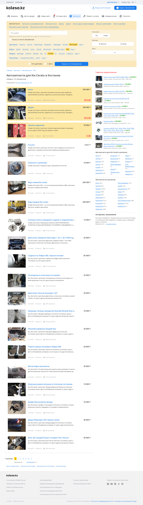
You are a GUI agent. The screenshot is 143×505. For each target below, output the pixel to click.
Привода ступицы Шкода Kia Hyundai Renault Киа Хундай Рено (56, 311)
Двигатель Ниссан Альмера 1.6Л (42, 293)
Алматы (98, 161)
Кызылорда (114, 159)
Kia (35, 70)
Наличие (95, 40)
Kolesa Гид (126, 2)
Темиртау (128, 159)
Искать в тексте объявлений (23, 40)
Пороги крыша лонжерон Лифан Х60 (44, 346)
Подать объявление (127, 8)
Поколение (13, 58)
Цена (94, 49)
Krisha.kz (18, 2)
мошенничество (111, 224)
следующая (31, 462)
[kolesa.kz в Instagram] (108, 484)
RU (133, 2)
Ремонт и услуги (93, 16)
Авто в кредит (29, 16)
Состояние (95, 32)
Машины (14, 16)
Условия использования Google (126, 501)
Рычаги (31, 145)
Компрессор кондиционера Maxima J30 (116, 98)
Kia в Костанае (61, 466)
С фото (50, 64)
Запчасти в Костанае (28, 466)
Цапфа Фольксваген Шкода (40, 402)
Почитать (126, 16)
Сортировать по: (11, 83)
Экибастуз (128, 174)
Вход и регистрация (103, 8)
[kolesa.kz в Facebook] (122, 484)
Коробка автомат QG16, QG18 (113, 84)
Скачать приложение (80, 480)
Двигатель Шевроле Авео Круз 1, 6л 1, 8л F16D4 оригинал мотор (57, 237)
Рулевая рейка (108, 121)
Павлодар (113, 161)
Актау (97, 156)
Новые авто (45, 16)
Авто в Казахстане (12, 466)
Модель (12, 53)
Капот (30, 89)
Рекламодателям (46, 480)
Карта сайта (10, 491)
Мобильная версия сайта (82, 484)
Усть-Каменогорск (129, 165)
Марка (11, 49)
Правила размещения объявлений (52, 484)
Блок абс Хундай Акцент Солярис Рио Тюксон (48, 437)
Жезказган (99, 170)
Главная (9, 70)
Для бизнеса (112, 2)
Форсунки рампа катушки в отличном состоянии (50, 384)
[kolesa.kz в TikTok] (118, 484)
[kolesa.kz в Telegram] (115, 484)
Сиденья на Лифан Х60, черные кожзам (45, 255)
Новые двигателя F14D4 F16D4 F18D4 (116, 77)
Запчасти (17, 70)
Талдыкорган (115, 172)
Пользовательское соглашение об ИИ (53, 494)
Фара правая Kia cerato (38, 202)
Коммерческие (111, 16)
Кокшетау (113, 156)
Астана (98, 164)
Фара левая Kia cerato (37, 182)
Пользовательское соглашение (51, 487)
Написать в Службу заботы (15, 484)
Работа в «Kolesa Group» (14, 487)
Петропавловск (115, 164)
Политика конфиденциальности (51, 491)
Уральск (128, 161)
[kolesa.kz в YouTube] (111, 484)
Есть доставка (37, 64)
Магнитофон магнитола (38, 366)
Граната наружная (36, 125)
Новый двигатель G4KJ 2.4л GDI (114, 91)
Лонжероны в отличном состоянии (44, 275)
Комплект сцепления (37, 162)
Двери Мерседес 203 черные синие (44, 420)
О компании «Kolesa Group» (16, 480)
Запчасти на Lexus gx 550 (112, 106)
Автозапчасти (27, 70)
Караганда (99, 173)
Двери (31, 107)
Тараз (127, 156)
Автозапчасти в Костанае (46, 466)
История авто (61, 16)
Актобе (98, 159)
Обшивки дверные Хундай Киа (42, 329)
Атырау (98, 167)
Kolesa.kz (10, 2)
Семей (112, 169)
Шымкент (128, 171)
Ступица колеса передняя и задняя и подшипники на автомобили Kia (59, 220)
